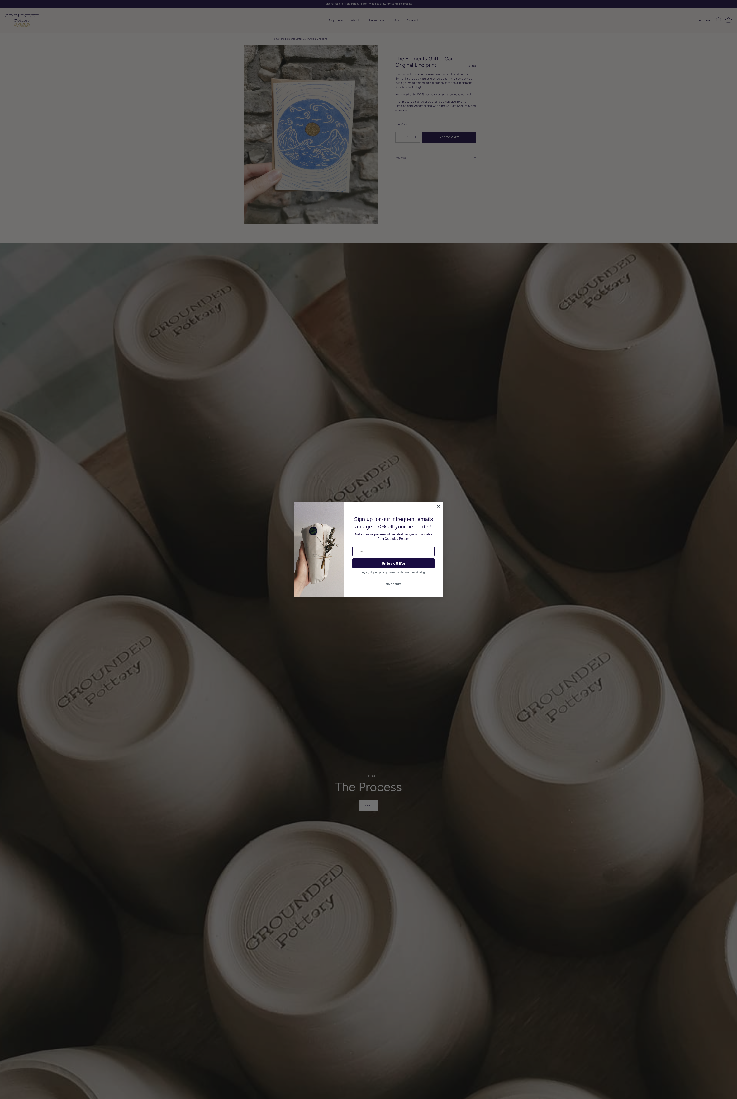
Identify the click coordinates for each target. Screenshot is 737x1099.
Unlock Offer (394, 563)
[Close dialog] (438, 506)
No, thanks (393, 584)
